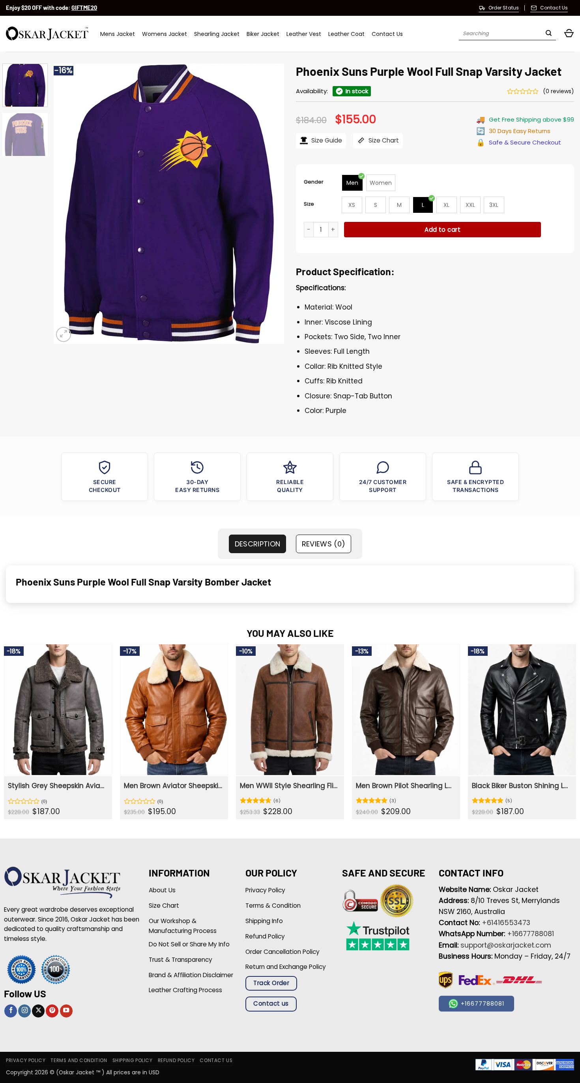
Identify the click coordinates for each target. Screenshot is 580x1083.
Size (309, 203)
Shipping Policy (132, 1060)
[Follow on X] (38, 1010)
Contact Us (387, 34)
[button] (569, 34)
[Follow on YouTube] (66, 1010)
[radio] (352, 183)
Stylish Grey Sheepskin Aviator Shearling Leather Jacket (57, 785)
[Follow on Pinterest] (52, 1010)
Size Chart (383, 140)
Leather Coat (346, 34)
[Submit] (548, 34)
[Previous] (68, 204)
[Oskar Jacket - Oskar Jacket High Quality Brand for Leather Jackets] (47, 33)
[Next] (269, 204)
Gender (314, 181)
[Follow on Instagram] (24, 1010)
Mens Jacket (117, 34)
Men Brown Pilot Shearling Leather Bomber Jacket (405, 785)
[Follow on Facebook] (10, 1010)
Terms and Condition (79, 1060)
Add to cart (442, 229)
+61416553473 (506, 922)
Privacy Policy (25, 1060)
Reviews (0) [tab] (324, 544)
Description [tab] (258, 544)
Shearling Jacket (216, 34)
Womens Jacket (164, 34)
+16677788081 (530, 933)
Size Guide (326, 140)
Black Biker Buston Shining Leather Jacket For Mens (521, 785)
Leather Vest (303, 34)
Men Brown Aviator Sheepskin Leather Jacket (173, 785)
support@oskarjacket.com (505, 945)
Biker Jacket (263, 34)
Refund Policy (176, 1060)
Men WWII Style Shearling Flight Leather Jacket (289, 785)
